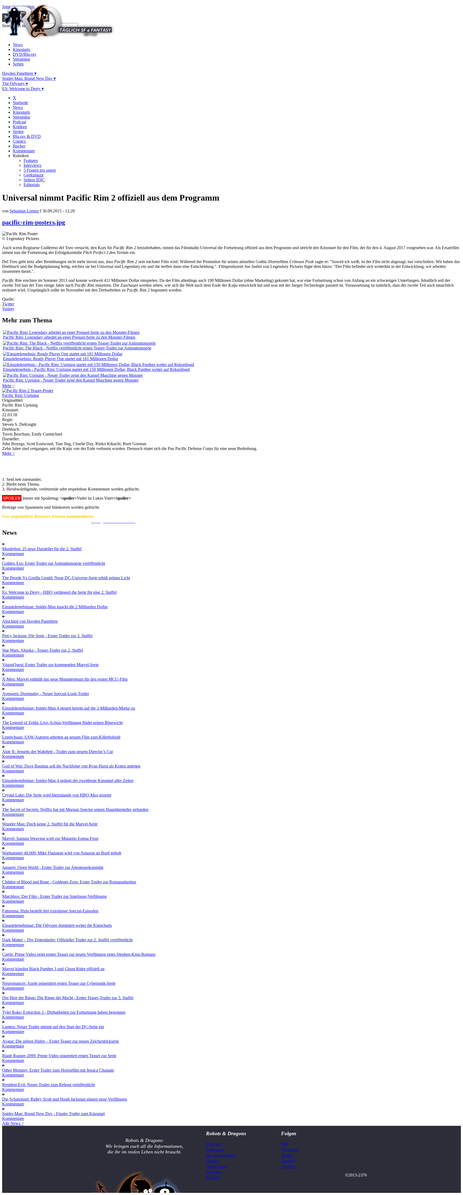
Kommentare (24, 151)
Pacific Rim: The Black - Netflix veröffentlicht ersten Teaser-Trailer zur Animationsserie (77, 348)
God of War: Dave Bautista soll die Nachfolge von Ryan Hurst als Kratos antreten (71, 766)
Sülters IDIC (34, 180)
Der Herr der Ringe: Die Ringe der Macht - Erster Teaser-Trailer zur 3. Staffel (67, 997)
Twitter (8, 304)
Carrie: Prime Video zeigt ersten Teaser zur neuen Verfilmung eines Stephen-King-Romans (78, 954)
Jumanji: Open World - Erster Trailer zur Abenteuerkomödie (52, 867)
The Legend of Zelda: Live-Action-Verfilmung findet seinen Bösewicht (62, 722)
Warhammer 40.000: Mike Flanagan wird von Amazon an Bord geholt (61, 853)
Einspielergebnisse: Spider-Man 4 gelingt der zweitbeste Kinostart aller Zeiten (67, 780)
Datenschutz (216, 1166)
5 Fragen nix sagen (40, 170)
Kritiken (20, 126)
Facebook (289, 1149)
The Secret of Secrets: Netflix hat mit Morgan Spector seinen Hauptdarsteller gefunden (75, 809)
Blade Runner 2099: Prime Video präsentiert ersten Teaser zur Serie (59, 1055)
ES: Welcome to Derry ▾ (23, 88)
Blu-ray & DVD (27, 136)
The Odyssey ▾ (15, 83)
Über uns (214, 1144)
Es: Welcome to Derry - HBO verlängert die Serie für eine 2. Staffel (59, 592)
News (18, 44)
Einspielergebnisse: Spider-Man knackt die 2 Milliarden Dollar (55, 606)
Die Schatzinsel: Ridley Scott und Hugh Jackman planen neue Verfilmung (64, 1099)
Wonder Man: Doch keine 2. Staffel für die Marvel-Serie (50, 824)
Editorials (32, 184)
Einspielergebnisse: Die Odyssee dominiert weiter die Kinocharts (57, 925)
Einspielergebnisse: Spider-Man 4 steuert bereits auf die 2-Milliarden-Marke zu (68, 708)
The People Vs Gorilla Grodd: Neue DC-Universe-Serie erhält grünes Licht (66, 578)
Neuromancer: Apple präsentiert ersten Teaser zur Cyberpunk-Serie (58, 983)
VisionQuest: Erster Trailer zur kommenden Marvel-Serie (50, 664)
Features (31, 160)
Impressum (215, 1149)
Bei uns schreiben (221, 1155)
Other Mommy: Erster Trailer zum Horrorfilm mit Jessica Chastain (58, 1070)
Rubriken (21, 155)
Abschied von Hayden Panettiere (30, 621)
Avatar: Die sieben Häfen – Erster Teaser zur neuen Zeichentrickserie (60, 1041)
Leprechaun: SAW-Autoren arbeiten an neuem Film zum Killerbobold (61, 737)
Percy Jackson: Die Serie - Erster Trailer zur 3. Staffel (47, 635)
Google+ (289, 1161)
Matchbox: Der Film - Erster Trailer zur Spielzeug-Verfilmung (54, 896)
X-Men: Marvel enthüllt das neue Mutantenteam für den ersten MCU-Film (65, 679)
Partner (212, 1161)
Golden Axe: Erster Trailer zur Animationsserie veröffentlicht (53, 563)
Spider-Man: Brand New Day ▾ (29, 78)
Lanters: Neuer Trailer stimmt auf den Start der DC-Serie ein (53, 1026)
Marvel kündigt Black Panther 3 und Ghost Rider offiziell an (53, 969)
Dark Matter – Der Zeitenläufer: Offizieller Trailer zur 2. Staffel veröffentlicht (67, 940)
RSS (284, 1144)
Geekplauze (34, 175)
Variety (8, 309)
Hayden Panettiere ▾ (19, 73)
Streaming (21, 59)
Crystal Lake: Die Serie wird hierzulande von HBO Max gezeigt (56, 795)
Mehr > (8, 385)
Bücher (19, 146)
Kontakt (212, 1177)
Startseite (20, 102)
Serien (18, 64)
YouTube (288, 1166)
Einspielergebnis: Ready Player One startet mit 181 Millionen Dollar (60, 358)
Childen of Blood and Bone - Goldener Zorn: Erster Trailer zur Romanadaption (69, 882)
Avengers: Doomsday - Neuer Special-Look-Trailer (45, 693)
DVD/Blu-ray (24, 54)
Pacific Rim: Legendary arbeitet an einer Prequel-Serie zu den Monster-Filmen (69, 337)
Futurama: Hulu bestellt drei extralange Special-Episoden (50, 911)
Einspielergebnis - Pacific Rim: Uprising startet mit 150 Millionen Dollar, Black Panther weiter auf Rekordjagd (96, 369)
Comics (19, 141)
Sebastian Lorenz (24, 211)
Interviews (32, 165)
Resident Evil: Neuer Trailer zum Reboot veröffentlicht (48, 1084)
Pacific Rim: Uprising (20, 395)
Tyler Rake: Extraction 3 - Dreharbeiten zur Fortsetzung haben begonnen (63, 1012)
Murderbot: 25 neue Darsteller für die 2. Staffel (41, 549)
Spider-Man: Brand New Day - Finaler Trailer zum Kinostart (53, 1113)
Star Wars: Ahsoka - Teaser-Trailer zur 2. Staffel (42, 650)
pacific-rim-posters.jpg (33, 222)
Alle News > (13, 1123)
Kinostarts (21, 49)
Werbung (213, 1172)
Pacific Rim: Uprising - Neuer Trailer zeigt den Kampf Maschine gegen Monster (71, 380)
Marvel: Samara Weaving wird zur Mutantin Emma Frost (50, 838)
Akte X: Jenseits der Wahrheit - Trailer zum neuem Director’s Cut (57, 751)
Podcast (19, 122)
